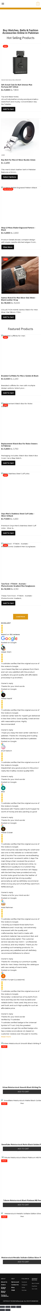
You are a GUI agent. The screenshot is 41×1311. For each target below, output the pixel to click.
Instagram (24, 1284)
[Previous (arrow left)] (2, 1310)
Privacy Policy (3, 1288)
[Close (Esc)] (18, 1307)
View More (7, 247)
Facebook (24, 1282)
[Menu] (3, 4)
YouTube (24, 1290)
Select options (9, 177)
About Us (4, 1282)
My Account (15, 1282)
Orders (3, 1284)
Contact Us (15, 1284)
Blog (12, 1287)
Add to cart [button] (8, 109)
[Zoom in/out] (2, 1307)
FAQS (13, 1290)
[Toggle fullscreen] (7, 1307)
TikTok (23, 1287)
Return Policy (3, 1292)
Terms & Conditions (5, 1295)
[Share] (13, 1307)
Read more (6, 1037)
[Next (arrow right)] (7, 1310)
